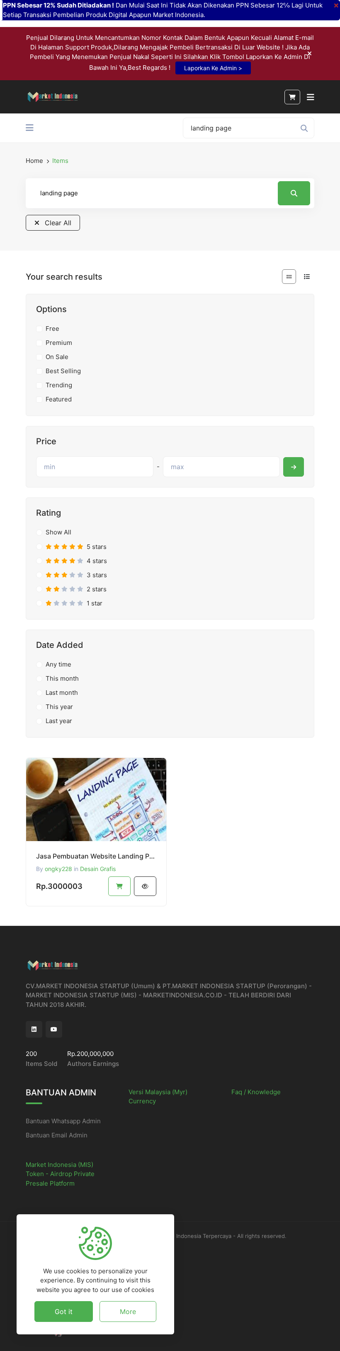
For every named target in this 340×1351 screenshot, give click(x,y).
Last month (62, 692)
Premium (59, 343)
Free (52, 328)
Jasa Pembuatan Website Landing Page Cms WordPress (96, 856)
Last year (59, 721)
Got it (64, 1311)
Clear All (57, 223)
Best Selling (63, 371)
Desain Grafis (98, 868)
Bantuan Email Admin (56, 1135)
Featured (59, 399)
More (128, 1311)
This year (59, 707)
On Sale (57, 357)
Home (34, 161)
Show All (58, 532)
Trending (59, 385)
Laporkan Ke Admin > (213, 67)
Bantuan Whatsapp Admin (63, 1121)
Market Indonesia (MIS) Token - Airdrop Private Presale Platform (60, 1174)
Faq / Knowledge (256, 1092)
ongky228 (58, 868)
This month (62, 678)
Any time (58, 664)
